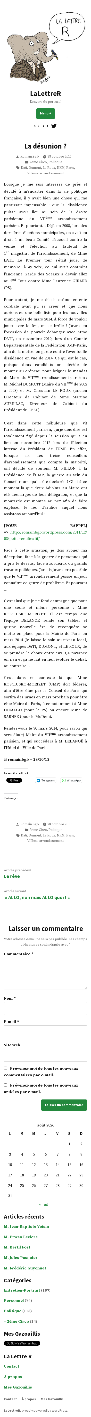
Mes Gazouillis (18, 1387)
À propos (13, 1376)
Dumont (35, 168)
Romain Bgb (29, 156)
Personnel (14, 1300)
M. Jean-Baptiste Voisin (26, 1226)
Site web (12, 1045)
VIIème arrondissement (45, 173)
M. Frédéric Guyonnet (25, 1268)
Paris (70, 168)
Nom (10, 998)
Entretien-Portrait (22, 1290)
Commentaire (18, 954)
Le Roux (49, 168)
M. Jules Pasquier (21, 1257)
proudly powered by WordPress (44, 1410)
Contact (11, 1366)
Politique (55, 162)
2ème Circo (38, 162)
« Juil (43, 1204)
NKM (61, 168)
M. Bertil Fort (17, 1247)
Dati (24, 168)
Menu (47, 113)
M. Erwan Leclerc (21, 1237)
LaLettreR (45, 93)
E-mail (11, 1021)
